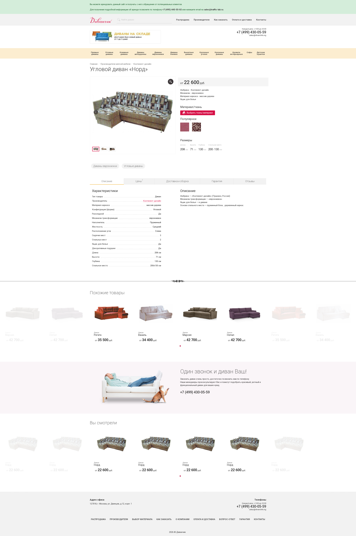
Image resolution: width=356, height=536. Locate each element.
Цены (139, 181)
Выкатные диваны (189, 53)
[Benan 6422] (196, 131)
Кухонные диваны (219, 53)
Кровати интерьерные (236, 53)
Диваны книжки (174, 53)
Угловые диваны (109, 53)
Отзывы (250, 181)
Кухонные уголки (204, 53)
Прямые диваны (95, 53)
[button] (180, 346)
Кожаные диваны (124, 53)
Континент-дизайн (152, 201)
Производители (202, 20)
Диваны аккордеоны (140, 53)
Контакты (261, 20)
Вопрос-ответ (227, 519)
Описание (106, 181)
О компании (182, 519)
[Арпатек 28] (184, 131)
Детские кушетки (261, 53)
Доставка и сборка (177, 181)
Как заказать (221, 20)
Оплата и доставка (242, 20)
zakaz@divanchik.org (257, 35)
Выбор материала (142, 519)
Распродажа (182, 20)
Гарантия (217, 181)
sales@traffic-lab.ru (213, 9)
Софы (249, 52)
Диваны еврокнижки (158, 53)
